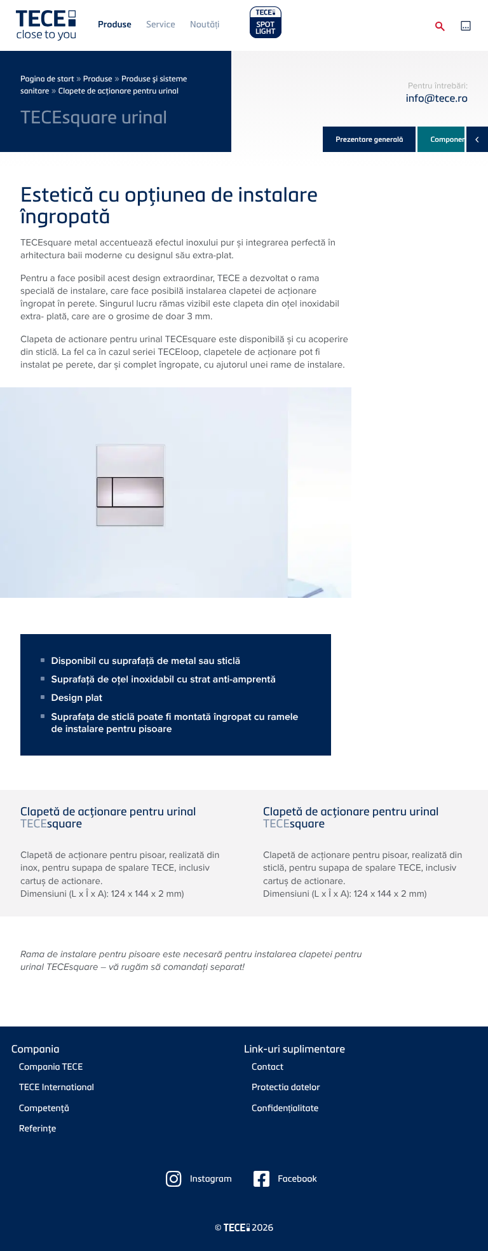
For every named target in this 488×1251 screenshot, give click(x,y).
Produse (115, 24)
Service (160, 24)
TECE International (56, 1087)
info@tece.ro (437, 97)
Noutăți (204, 24)
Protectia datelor (286, 1087)
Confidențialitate (285, 1108)
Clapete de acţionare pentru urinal (118, 90)
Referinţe (38, 1129)
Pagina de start (47, 78)
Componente (451, 139)
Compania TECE (51, 1067)
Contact (267, 1067)
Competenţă (44, 1108)
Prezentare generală (369, 139)
